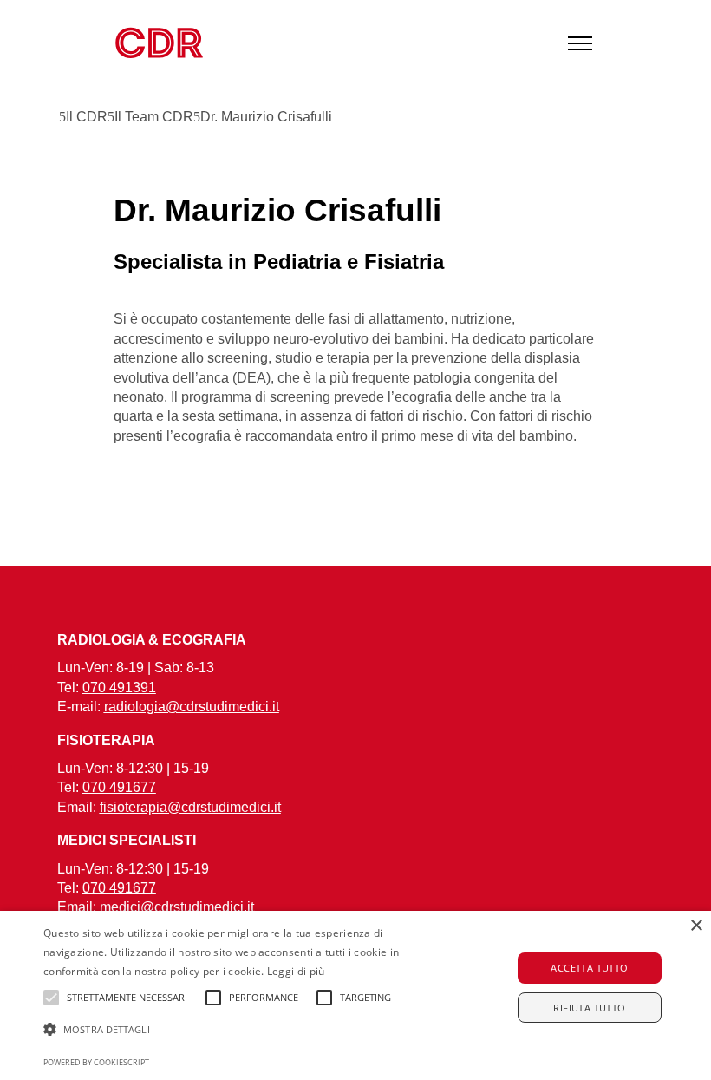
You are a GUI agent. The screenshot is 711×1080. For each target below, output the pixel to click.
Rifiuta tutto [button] (589, 1007)
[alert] (355, 995)
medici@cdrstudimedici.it (177, 907)
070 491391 (119, 687)
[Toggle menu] (580, 43)
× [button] (695, 926)
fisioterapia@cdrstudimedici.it (190, 807)
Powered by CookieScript (96, 1062)
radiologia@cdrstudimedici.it (191, 706)
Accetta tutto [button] (589, 967)
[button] (246, 1030)
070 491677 (119, 787)
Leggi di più (296, 971)
